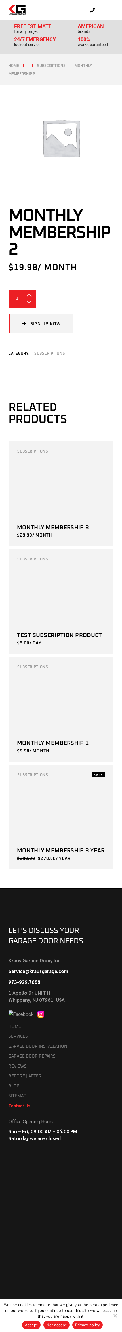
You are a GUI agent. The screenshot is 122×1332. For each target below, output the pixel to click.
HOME (15, 1026)
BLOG (14, 1086)
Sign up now (45, 324)
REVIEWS (18, 1066)
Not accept (56, 1325)
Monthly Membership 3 (53, 527)
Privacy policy (87, 1325)
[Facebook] (22, 1013)
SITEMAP (17, 1096)
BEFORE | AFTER (25, 1076)
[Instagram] (40, 1013)
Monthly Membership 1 (53, 743)
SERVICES (18, 1036)
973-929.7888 (24, 982)
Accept (31, 1325)
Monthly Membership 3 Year (61, 851)
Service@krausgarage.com (38, 971)
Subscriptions (49, 354)
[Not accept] (115, 1315)
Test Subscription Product (59, 635)
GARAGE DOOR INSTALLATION (38, 1046)
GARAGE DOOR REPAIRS (32, 1056)
